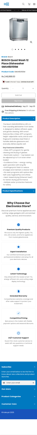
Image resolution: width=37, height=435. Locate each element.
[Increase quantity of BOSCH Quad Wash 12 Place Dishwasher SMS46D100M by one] (33, 88)
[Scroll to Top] (33, 424)
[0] (29, 4)
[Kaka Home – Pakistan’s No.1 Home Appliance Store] (6, 4)
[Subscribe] (33, 382)
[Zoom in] (31, 42)
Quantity (5, 88)
